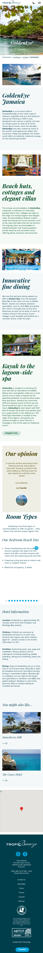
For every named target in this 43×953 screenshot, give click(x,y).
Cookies (21, 897)
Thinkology (26, 942)
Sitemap (21, 901)
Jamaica (25, 57)
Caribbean (17, 57)
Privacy (21, 893)
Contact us (21, 880)
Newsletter (21, 884)
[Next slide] (36, 548)
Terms (21, 888)
